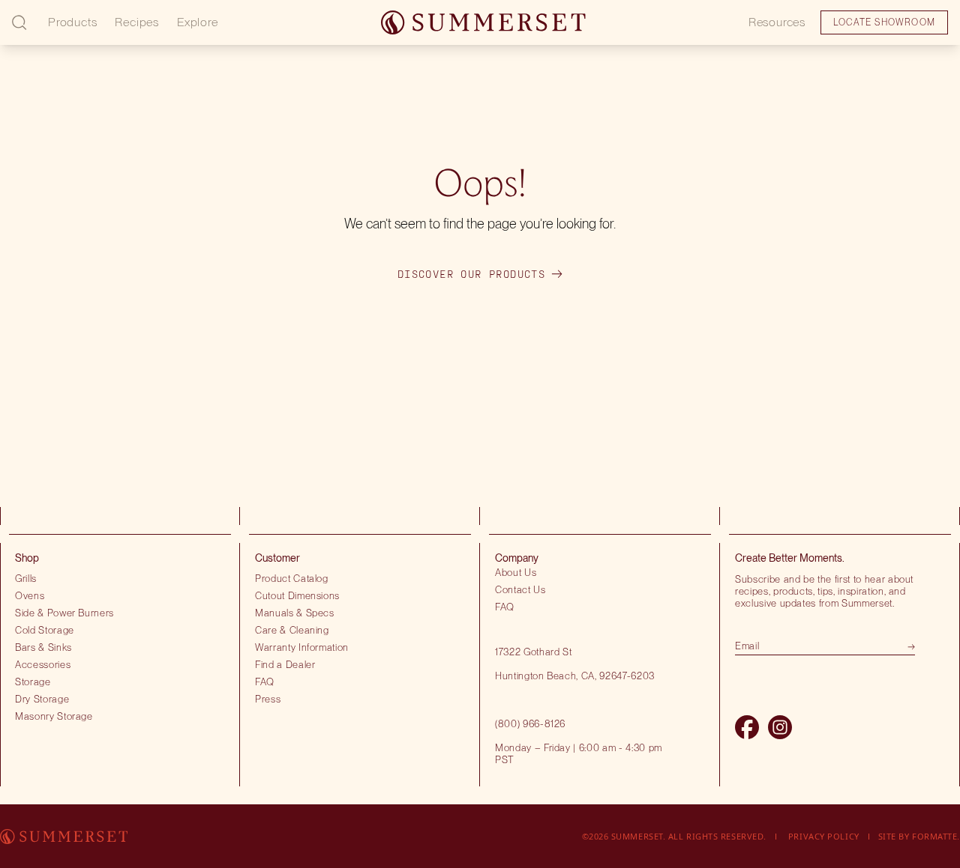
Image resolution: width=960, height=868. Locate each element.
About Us (515, 572)
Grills (26, 578)
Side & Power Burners (64, 613)
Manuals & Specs (294, 613)
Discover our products (471, 274)
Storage (33, 682)
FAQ (264, 682)
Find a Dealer (285, 664)
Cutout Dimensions (297, 595)
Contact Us (520, 589)
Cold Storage (44, 630)
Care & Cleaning (292, 630)
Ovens (29, 595)
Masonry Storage (54, 716)
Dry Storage (42, 699)
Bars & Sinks (43, 647)
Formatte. (936, 836)
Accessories (42, 664)
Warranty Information (302, 647)
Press (267, 699)
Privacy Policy (824, 836)
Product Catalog (291, 578)
